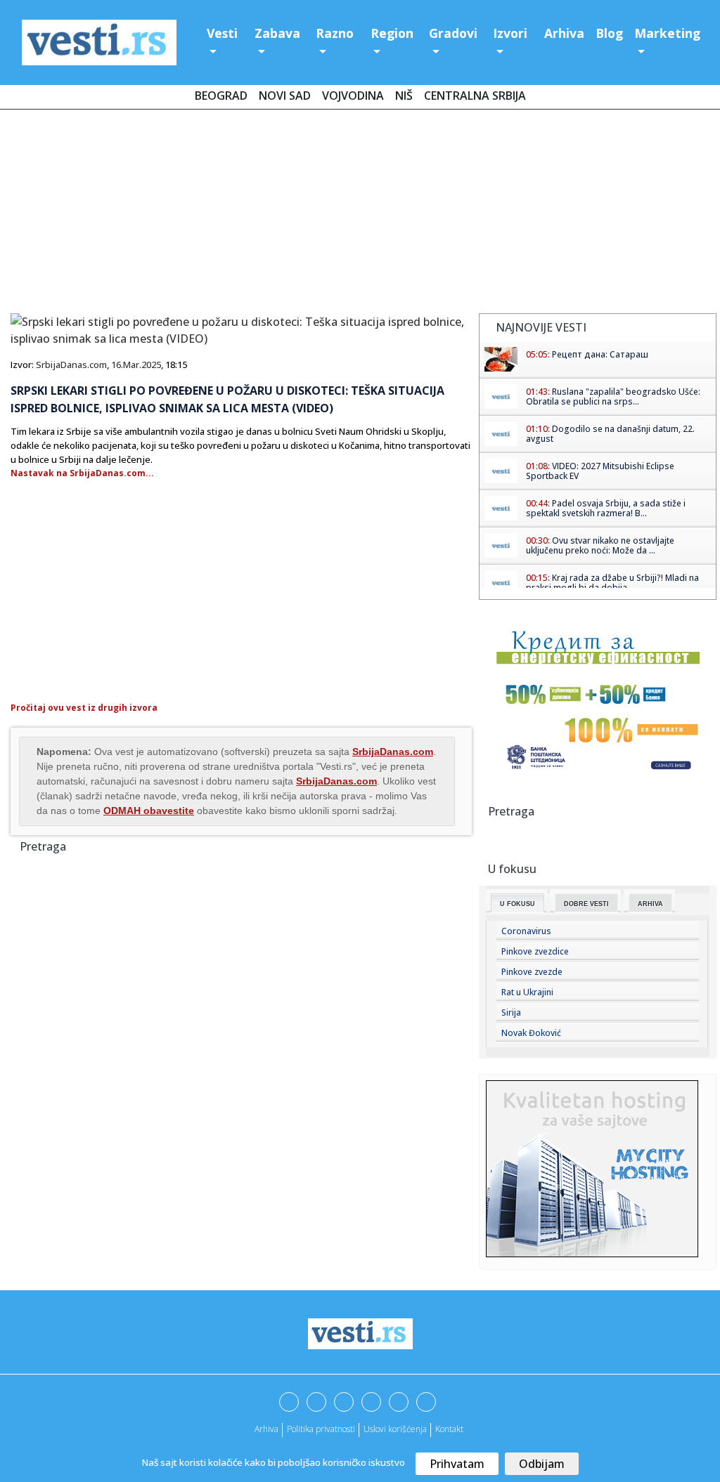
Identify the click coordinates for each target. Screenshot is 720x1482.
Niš (404, 95)
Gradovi (453, 33)
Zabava (277, 33)
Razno (335, 33)
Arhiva (564, 33)
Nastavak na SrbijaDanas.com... (82, 473)
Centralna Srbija (475, 95)
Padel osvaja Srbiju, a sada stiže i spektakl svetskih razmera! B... (606, 508)
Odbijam (542, 1463)
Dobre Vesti (586, 903)
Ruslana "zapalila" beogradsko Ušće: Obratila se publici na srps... (613, 396)
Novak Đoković (531, 1033)
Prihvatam (457, 1463)
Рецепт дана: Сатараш (600, 354)
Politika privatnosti (321, 1429)
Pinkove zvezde (531, 972)
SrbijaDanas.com (71, 364)
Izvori (510, 33)
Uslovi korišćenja (395, 1429)
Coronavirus (526, 931)
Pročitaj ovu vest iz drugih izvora (84, 708)
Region (392, 33)
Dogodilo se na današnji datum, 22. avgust (610, 434)
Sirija (511, 1012)
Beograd (221, 95)
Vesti (222, 33)
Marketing (667, 33)
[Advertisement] (360, 214)
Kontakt (449, 1429)
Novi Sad (285, 95)
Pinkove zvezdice (535, 951)
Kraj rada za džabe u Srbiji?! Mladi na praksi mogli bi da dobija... (612, 583)
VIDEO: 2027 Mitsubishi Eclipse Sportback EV (600, 471)
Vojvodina (353, 95)
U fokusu (517, 903)
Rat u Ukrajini (527, 992)
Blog (609, 33)
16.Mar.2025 (136, 364)
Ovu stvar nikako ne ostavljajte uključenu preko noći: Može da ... (600, 545)
